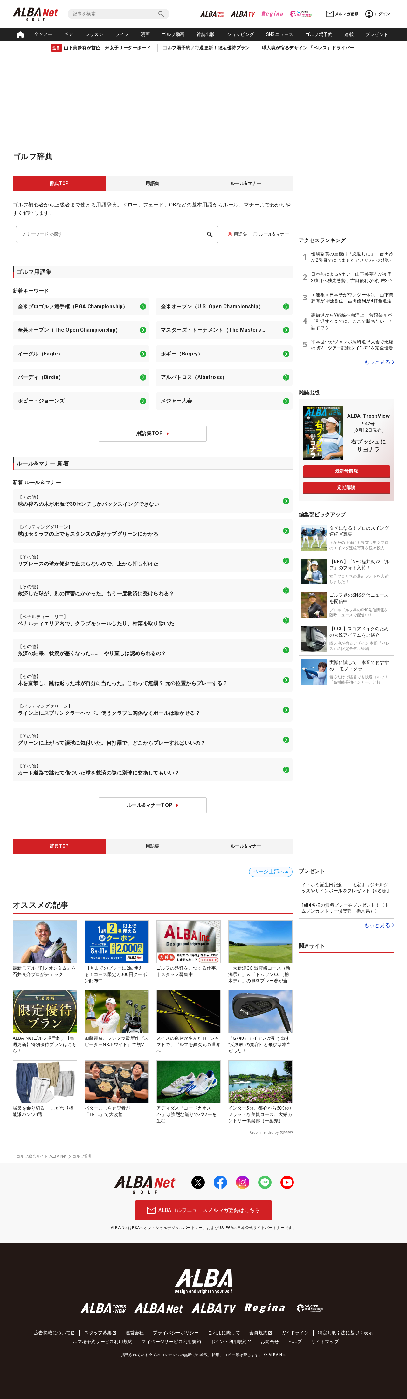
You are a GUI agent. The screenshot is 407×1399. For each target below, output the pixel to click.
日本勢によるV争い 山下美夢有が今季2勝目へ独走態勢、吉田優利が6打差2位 (351, 277)
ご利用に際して (224, 1332)
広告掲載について (52, 1332)
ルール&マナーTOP (150, 805)
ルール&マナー (274, 234)
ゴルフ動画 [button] (173, 34)
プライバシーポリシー (176, 1332)
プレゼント (376, 34)
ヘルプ (295, 1341)
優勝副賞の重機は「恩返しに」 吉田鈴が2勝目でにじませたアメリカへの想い (352, 257)
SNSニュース (279, 34)
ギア (68, 34)
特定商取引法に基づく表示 (345, 1332)
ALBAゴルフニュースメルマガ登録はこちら (209, 1210)
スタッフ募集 (98, 1332)
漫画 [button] (145, 34)
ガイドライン (295, 1332)
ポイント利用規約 (228, 1341)
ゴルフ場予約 (319, 34)
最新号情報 (346, 470)
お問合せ (270, 1341)
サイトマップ (325, 1341)
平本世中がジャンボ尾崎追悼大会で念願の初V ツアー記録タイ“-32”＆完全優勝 (352, 345)
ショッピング (240, 34)
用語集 (240, 234)
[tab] (59, 183)
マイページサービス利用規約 (171, 1341)
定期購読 (346, 487)
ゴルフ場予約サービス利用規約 (100, 1341)
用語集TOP (149, 433)
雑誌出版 (206, 34)
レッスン (94, 34)
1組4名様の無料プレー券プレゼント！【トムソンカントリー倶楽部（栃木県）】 (345, 908)
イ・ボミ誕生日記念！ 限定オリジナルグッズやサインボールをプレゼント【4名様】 (346, 888)
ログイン (382, 14)
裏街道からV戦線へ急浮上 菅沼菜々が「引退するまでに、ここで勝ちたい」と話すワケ (352, 321)
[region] (153, 183)
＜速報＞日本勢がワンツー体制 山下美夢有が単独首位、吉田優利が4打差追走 (352, 298)
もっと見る (377, 362)
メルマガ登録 (346, 14)
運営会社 (135, 1332)
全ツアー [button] (43, 34)
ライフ (122, 34)
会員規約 (258, 1332)
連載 (349, 34)
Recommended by (264, 1132)
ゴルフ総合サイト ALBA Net (42, 1156)
